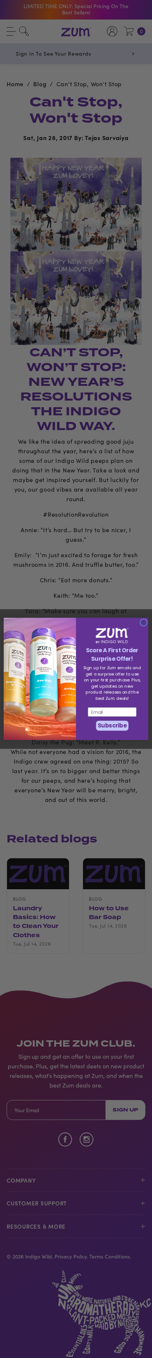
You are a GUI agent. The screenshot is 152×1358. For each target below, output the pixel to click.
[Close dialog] (143, 622)
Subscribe (112, 726)
